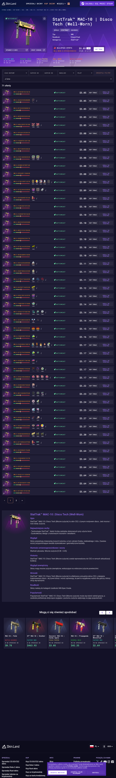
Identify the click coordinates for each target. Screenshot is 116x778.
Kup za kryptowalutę (34, 772)
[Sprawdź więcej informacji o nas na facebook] (112, 761)
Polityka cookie (72, 766)
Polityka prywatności (82, 761)
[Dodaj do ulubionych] (44, 18)
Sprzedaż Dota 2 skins (11, 767)
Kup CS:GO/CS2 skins (34, 761)
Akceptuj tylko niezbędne (76, 772)
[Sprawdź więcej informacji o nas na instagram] (108, 761)
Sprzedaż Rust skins (10, 771)
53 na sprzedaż (76, 61)
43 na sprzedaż (9, 61)
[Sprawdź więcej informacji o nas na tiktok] (101, 761)
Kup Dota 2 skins (32, 765)
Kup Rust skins (32, 768)
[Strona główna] (9, 3)
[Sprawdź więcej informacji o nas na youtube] (105, 761)
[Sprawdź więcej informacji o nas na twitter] (97, 761)
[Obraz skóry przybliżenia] (4, 95)
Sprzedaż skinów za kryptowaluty (10, 775)
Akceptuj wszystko (57, 772)
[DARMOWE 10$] (69, 3)
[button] (109, 612)
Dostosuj (95, 772)
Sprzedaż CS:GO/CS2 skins (10, 762)
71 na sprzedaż (58, 61)
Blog (51, 761)
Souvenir (74, 30)
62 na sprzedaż (25, 61)
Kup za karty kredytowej (35, 775)
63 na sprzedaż (42, 61)
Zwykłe (56, 30)
